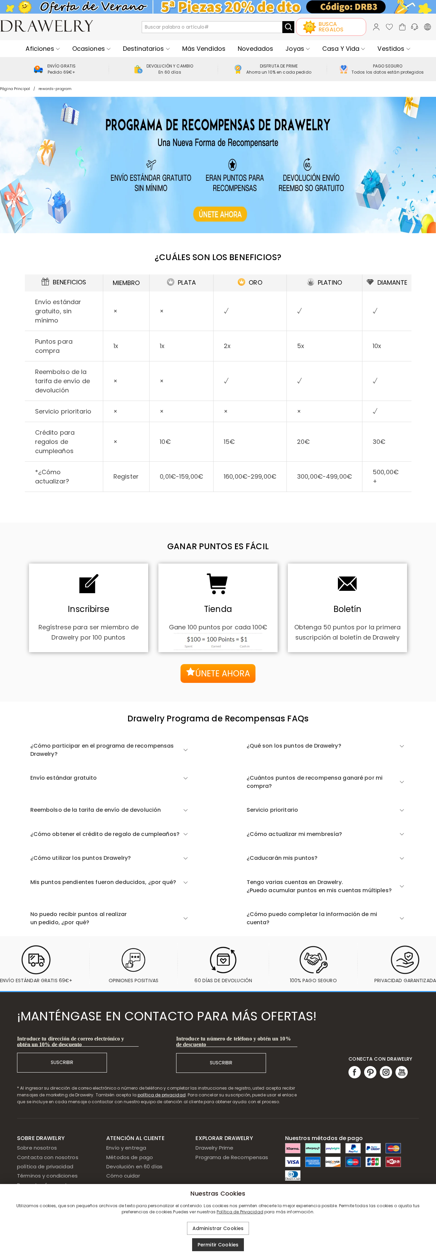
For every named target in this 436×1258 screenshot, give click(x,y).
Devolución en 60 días (134, 1166)
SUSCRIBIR (62, 1062)
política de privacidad (162, 1095)
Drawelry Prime (214, 1147)
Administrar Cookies (218, 1228)
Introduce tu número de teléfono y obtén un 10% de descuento (233, 1041)
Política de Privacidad (240, 1212)
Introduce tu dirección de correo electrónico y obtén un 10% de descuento (70, 1041)
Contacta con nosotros (47, 1157)
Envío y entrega (126, 1147)
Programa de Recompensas (232, 1157)
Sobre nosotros (37, 1147)
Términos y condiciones (47, 1175)
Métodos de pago (129, 1157)
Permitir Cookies (218, 1244)
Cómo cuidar (123, 1175)
